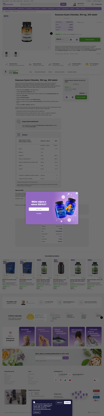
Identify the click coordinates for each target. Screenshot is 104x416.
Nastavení (36, 412)
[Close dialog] (77, 193)
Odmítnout (59, 402)
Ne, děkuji (39, 213)
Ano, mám (39, 209)
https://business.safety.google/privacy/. (42, 409)
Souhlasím (67, 402)
